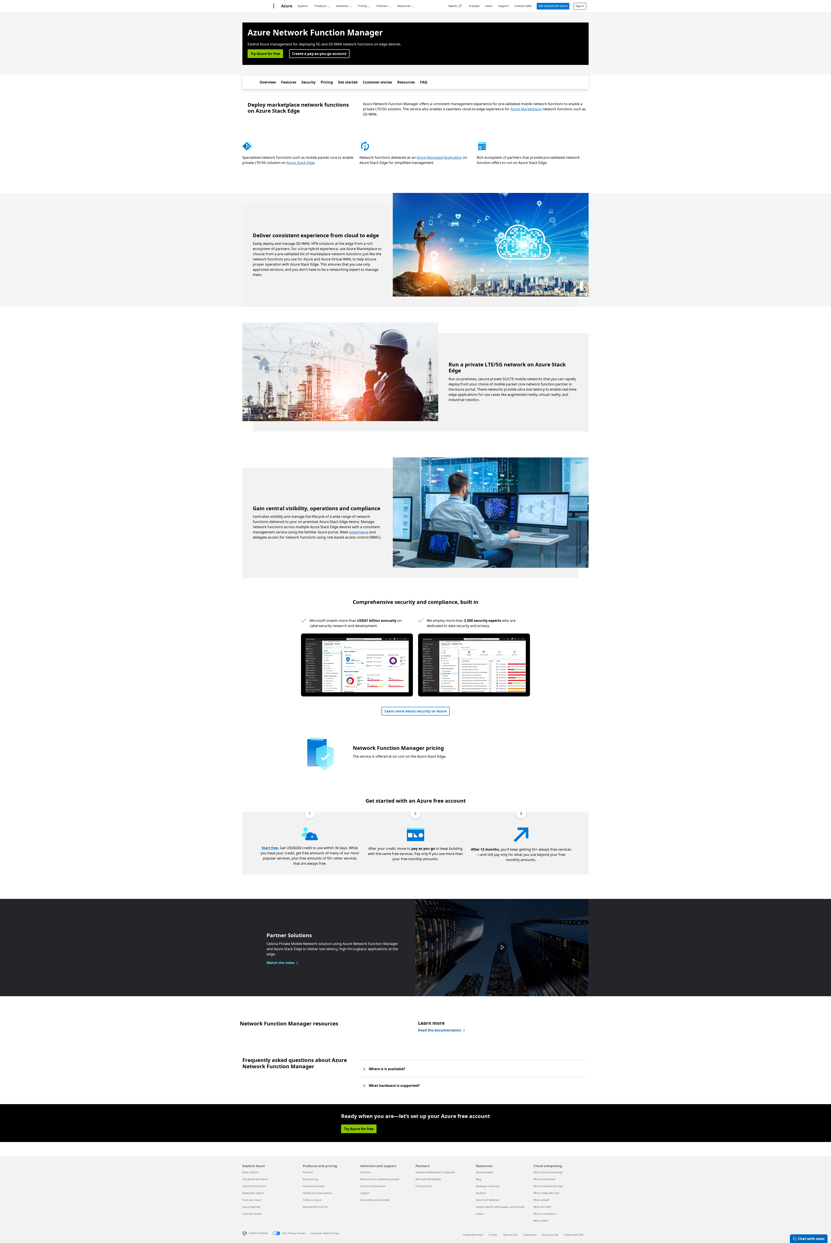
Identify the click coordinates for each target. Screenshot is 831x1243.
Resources (404, 6)
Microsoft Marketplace (428, 1179)
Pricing (362, 6)
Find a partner (424, 1186)
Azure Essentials (251, 1206)
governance (359, 532)
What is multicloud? (544, 1179)
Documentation (484, 1172)
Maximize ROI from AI (315, 1206)
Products (320, 6)
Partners (382, 6)
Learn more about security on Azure (416, 711)
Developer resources (487, 1186)
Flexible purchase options (317, 1193)
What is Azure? (250, 1172)
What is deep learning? (546, 1193)
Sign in (580, 6)
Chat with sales (811, 1238)
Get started (348, 82)
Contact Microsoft (473, 1234)
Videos (479, 1213)
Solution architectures (372, 1186)
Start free (270, 847)
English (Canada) (258, 1233)
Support (503, 6)
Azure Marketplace (526, 109)
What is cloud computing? (548, 1172)
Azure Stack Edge (301, 162)
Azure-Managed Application (439, 157)
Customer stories (377, 82)
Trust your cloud (251, 1199)
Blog (478, 1179)
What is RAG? (540, 1220)
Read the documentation (439, 1030)
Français (474, 6)
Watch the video (281, 962)
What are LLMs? (542, 1206)
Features (288, 82)
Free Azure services (313, 1186)
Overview (268, 82)
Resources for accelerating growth (379, 1179)
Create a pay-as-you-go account (319, 53)
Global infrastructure (254, 1186)
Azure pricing (310, 1179)
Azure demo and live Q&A (374, 1199)
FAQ (423, 82)
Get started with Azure (553, 6)
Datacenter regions (253, 1193)
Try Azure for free (265, 53)
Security (308, 82)
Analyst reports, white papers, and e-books (500, 1206)
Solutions (342, 6)
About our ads (550, 1234)
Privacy (493, 1234)
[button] (502, 947)
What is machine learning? (548, 1186)
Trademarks (529, 1234)
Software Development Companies (435, 1172)
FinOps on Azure (312, 1199)
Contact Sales (523, 6)
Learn (489, 6)
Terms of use (510, 1234)
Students (481, 1193)
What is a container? (544, 1213)
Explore (303, 6)
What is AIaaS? (541, 1199)
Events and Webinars (487, 1199)
